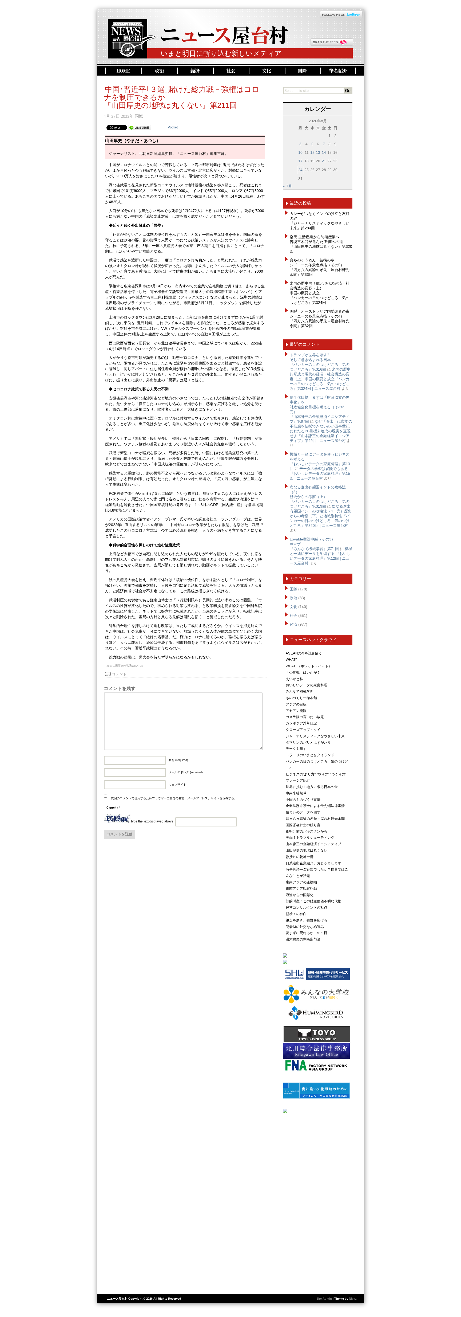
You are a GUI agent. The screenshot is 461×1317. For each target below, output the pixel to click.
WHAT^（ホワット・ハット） (309, 666)
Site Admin (324, 1298)
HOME (122, 71)
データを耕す (296, 749)
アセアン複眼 (296, 711)
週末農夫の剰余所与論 (303, 939)
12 (312, 152)
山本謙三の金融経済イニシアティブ (313, 844)
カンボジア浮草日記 (301, 723)
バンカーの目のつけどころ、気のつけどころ (317, 764)
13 (318, 152)
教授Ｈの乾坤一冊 (299, 857)
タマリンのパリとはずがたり (308, 742)
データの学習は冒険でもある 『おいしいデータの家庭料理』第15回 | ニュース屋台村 (320, 473)
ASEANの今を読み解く (304, 653)
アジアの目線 (296, 704)
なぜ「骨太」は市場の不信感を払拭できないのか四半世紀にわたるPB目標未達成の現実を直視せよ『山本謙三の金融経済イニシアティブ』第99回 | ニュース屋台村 (321, 431)
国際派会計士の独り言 (303, 825)
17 (300, 161)
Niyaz (353, 1298)
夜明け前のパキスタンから (306, 831)
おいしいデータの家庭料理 (306, 685)
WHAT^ (291, 660)
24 (300, 170)
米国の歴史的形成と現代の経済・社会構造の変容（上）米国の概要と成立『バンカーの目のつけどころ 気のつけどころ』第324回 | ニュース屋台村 (320, 379)
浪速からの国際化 (299, 895)
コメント (119, 674)
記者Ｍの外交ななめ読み (305, 927)
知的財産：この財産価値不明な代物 (313, 901)
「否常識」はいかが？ (303, 673)
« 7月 (287, 186)
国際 (302, 71)
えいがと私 (294, 679)
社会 (230, 71)
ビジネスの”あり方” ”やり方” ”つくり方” (316, 774)
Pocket (173, 127)
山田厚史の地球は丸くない (129, 665)
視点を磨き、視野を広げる (306, 920)
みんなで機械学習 (299, 691)
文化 (266, 71)
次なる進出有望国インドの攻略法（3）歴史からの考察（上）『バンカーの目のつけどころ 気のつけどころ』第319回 (319, 496)
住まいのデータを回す (303, 812)
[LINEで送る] (139, 127)
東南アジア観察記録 (301, 889)
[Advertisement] (317, 1202)
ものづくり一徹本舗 (301, 698)
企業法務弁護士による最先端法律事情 (315, 806)
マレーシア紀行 (298, 780)
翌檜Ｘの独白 (296, 914)
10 (300, 152)
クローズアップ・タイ (303, 730)
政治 (158, 71)
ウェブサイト (177, 784)
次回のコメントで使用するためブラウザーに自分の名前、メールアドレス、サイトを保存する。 (174, 798)
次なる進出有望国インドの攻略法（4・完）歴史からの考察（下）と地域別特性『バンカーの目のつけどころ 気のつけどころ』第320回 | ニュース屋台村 (321, 516)
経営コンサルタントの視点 (306, 908)
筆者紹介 (338, 71)
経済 (194, 71)
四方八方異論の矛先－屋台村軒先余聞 (315, 819)
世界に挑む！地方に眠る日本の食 (312, 787)
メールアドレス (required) (186, 772)
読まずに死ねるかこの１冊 (306, 933)
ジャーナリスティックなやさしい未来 (315, 736)
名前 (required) (178, 760)
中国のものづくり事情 (303, 800)
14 (324, 152)
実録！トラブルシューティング (310, 838)
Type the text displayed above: (152, 822)
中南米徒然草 (296, 793)
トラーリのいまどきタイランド (310, 755)
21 (324, 161)
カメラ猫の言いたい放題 (305, 717)
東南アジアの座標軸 (301, 882)
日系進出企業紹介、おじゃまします (313, 863)
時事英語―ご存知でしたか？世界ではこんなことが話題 (317, 872)
